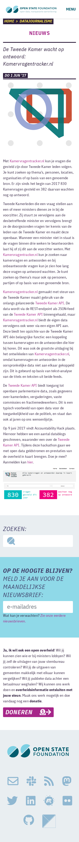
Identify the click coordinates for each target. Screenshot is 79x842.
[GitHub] (28, 821)
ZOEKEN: (15, 529)
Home (9, 21)
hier (30, 462)
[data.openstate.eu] (49, 821)
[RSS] (49, 781)
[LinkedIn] (30, 800)
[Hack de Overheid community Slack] (31, 781)
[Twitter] (12, 800)
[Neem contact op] (12, 781)
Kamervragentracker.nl (27, 161)
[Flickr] (67, 800)
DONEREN (22, 713)
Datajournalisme (36, 21)
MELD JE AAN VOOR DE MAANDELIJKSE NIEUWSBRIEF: (37, 583)
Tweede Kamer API (49, 303)
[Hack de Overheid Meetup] (49, 800)
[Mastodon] (67, 781)
